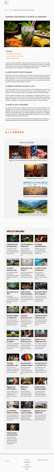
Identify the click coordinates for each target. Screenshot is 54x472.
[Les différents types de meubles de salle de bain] (13, 404)
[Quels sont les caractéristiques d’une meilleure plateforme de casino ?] (28, 152)
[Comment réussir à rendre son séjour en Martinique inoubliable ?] (41, 262)
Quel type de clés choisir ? (26, 269)
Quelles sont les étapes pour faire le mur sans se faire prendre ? (40, 342)
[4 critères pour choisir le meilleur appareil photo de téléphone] (27, 404)
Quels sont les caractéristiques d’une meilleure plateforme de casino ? (28, 160)
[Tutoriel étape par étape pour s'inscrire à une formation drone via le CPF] (27, 238)
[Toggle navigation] (6, 2)
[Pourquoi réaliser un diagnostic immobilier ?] (13, 309)
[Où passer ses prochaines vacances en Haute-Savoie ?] (32, 206)
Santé (27, 464)
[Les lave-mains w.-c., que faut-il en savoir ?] (41, 357)
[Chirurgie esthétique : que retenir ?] (13, 357)
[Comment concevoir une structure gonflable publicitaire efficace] (13, 262)
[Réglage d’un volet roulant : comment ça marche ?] (13, 381)
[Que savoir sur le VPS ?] (13, 286)
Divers (10, 10)
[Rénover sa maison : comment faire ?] (27, 381)
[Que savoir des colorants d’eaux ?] (27, 357)
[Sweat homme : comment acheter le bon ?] (13, 427)
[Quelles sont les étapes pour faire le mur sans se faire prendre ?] (41, 333)
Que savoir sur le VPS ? (12, 293)
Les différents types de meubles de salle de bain (13, 413)
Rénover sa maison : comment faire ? (26, 389)
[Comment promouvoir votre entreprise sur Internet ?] (27, 309)
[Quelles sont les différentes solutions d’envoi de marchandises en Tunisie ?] (41, 404)
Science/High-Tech (27, 466)
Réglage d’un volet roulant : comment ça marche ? (11, 390)
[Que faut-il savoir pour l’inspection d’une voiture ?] (41, 286)
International (27, 462)
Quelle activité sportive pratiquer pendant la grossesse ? (41, 390)
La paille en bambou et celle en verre (14, 56)
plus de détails (17, 78)
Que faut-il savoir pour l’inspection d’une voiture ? (41, 294)
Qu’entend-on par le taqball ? (13, 340)
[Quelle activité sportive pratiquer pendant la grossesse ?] (41, 381)
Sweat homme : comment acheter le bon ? (13, 435)
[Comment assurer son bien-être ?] (35, 170)
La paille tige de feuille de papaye (14, 53)
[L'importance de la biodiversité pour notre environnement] (13, 238)
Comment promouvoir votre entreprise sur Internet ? (27, 319)
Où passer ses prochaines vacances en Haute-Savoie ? (32, 215)
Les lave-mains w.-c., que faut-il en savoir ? (41, 365)
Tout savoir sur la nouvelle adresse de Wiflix (35, 196)
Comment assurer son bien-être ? (36, 178)
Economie (27, 460)
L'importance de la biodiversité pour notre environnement (12, 247)
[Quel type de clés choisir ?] (27, 262)
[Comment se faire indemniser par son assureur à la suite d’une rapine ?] (41, 309)
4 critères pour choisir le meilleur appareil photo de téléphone (27, 414)
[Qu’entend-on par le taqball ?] (13, 333)
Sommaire (9, 51)
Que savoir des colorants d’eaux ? (27, 364)
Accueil (5, 10)
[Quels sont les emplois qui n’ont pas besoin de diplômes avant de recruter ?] (27, 333)
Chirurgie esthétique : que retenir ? (12, 365)
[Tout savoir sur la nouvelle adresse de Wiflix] (35, 188)
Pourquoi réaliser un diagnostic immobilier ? (12, 318)
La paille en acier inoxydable (12, 58)
